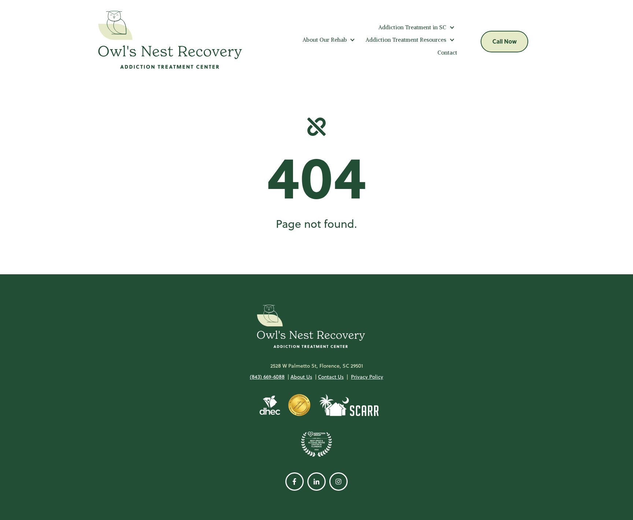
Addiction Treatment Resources (406, 39)
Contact (447, 52)
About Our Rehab (325, 39)
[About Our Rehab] (352, 40)
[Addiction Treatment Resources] (452, 40)
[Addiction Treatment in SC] (452, 27)
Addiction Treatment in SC (412, 27)
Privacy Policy (367, 376)
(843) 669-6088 (267, 376)
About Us (301, 376)
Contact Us (331, 376)
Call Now (504, 41)
